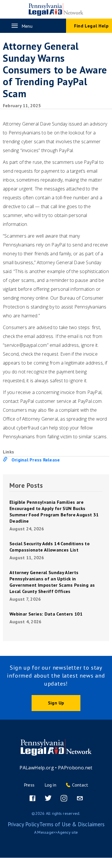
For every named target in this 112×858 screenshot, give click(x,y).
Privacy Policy (23, 824)
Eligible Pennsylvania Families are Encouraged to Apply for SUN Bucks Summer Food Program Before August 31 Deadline (54, 511)
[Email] (80, 798)
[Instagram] (64, 798)
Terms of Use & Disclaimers (72, 824)
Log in (50, 785)
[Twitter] (48, 798)
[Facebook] (32, 798)
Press (29, 785)
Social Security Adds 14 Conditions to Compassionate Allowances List (49, 547)
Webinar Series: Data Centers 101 (45, 614)
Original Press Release (35, 460)
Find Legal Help (91, 26)
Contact (80, 785)
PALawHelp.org (37, 768)
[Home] (56, 9)
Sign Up (56, 703)
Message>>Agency (53, 832)
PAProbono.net (75, 768)
